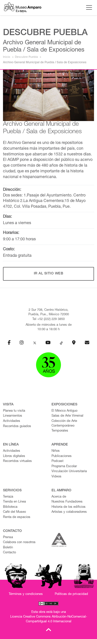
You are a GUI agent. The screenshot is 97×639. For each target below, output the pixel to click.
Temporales (59, 431)
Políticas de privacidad (71, 594)
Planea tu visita (14, 411)
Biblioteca (10, 507)
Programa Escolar (64, 466)
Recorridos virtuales (17, 461)
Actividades (11, 421)
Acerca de (58, 497)
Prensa (8, 537)
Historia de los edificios (68, 507)
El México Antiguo (64, 411)
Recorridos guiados (17, 426)
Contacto (9, 552)
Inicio (6, 57)
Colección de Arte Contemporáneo (64, 424)
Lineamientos (12, 416)
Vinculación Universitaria (69, 471)
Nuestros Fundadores (67, 502)
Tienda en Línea (14, 502)
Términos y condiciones (26, 594)
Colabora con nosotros (19, 542)
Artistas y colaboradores (69, 512)
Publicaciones (61, 456)
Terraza (8, 497)
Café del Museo (14, 512)
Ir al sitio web (48, 273)
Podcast (57, 461)
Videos (56, 476)
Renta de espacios (16, 517)
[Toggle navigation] (87, 7)
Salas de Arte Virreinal (67, 416)
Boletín (8, 547)
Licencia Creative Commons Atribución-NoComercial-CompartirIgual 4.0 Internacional (48, 619)
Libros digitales (14, 456)
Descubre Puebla (26, 57)
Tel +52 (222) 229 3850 (48, 319)
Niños (55, 451)
